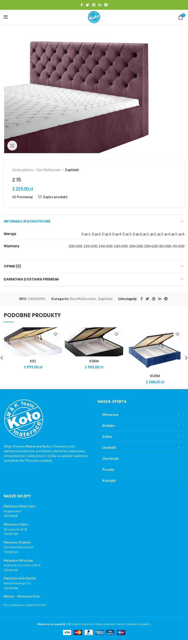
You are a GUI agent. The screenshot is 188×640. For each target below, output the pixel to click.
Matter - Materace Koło (22, 596)
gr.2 (153, 234)
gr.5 (174, 234)
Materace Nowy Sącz (19, 506)
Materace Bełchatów (20, 578)
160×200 (121, 246)
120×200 (90, 246)
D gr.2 (96, 234)
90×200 (178, 246)
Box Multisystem (49, 170)
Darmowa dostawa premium (31, 279)
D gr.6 (137, 234)
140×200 (105, 246)
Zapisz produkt (55, 197)
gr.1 (146, 234)
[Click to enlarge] (12, 145)
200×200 (151, 246)
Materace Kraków (17, 542)
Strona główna (22, 170)
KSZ (33, 361)
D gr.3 (106, 234)
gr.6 (181, 234)
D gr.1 (86, 234)
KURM (155, 375)
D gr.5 (127, 234)
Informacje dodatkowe (27, 221)
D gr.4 (116, 234)
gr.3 (160, 234)
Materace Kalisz (16, 524)
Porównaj (25, 197)
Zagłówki (72, 170)
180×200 (136, 246)
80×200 (165, 246)
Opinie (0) (12, 266)
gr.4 (167, 234)
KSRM (94, 361)
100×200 (75, 246)
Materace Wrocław (18, 560)
